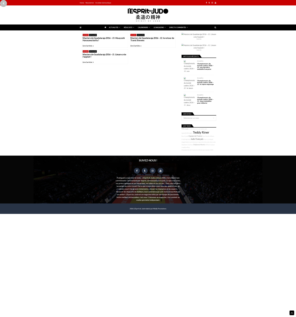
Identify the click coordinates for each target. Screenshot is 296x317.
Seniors (85, 35)
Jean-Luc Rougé (208, 139)
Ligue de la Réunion (204, 142)
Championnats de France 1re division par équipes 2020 (197, 150)
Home (82, 3)
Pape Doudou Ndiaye (208, 136)
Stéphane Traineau (187, 144)
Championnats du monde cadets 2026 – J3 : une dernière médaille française (205, 66)
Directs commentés (177, 27)
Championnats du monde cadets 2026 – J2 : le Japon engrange (205, 82)
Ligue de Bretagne (187, 133)
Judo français (197, 139)
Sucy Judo (213, 142)
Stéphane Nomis (199, 145)
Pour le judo (185, 136)
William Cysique (210, 144)
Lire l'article (87, 46)
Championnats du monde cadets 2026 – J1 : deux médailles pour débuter (205, 100)
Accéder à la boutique (103, 3)
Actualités (113, 27)
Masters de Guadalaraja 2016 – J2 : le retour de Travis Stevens (152, 39)
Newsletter (90, 3)
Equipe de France (195, 136)
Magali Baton (185, 142)
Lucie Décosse (193, 142)
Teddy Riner (201, 132)
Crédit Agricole (186, 139)
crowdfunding (186, 147)
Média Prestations (159, 209)
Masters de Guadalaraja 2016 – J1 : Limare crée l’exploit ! (104, 55)
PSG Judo (185, 129)
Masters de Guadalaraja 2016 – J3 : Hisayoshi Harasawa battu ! (104, 39)
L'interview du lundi (194, 129)
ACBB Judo (204, 129)
